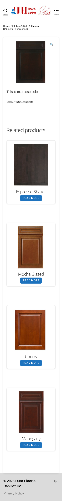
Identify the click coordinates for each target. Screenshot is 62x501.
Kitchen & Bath (20, 26)
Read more (31, 198)
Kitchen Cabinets (24, 101)
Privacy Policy (13, 493)
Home (6, 26)
